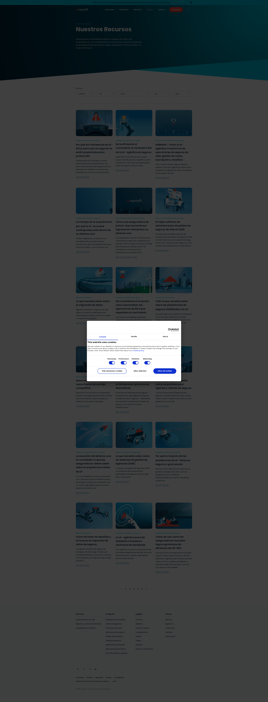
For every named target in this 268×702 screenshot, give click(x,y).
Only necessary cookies (112, 371)
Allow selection (140, 371)
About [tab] (165, 336)
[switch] (122, 362)
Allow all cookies (165, 371)
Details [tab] (134, 336)
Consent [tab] (102, 337)
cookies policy (138, 351)
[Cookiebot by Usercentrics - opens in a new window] (169, 329)
